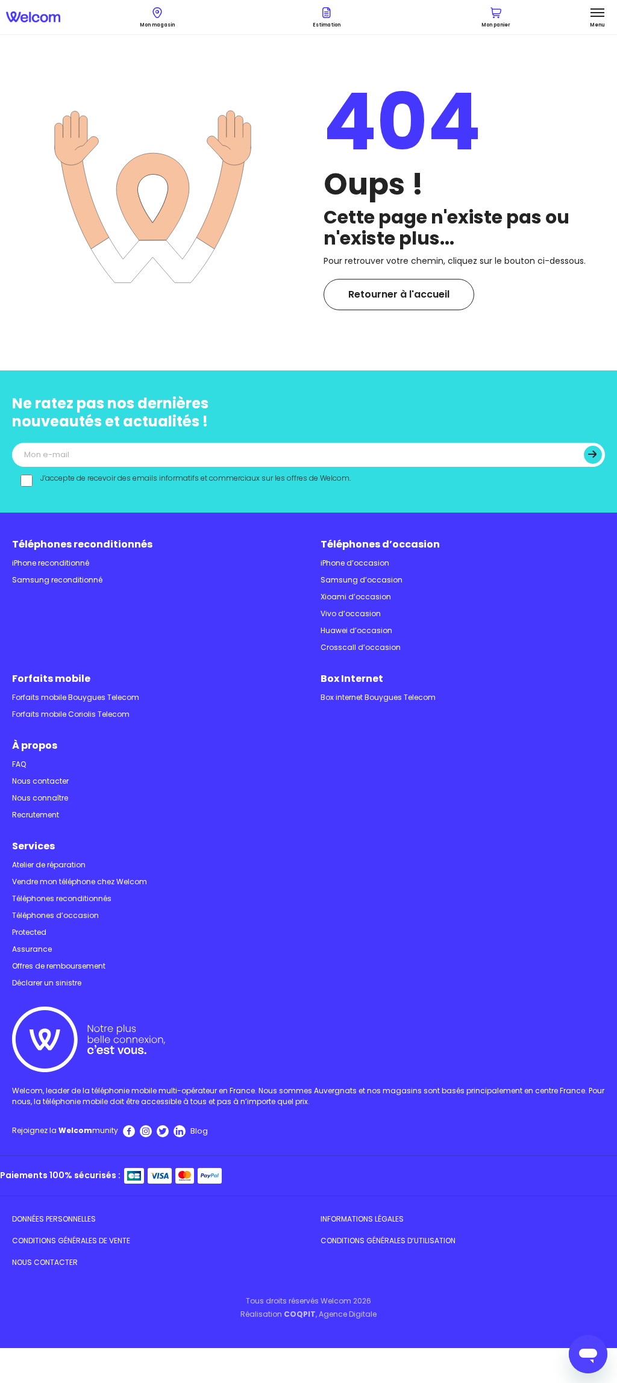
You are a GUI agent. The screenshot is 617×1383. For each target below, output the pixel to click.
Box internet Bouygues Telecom (378, 697)
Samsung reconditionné (57, 580)
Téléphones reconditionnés (82, 544)
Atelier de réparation (49, 865)
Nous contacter (40, 781)
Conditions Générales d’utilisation (388, 1240)
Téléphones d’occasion (380, 544)
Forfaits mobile (51, 678)
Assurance (32, 949)
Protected (29, 932)
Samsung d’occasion (361, 580)
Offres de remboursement (58, 966)
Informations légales (362, 1219)
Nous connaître (40, 798)
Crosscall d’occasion (361, 647)
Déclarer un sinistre (46, 983)
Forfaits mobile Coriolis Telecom (71, 714)
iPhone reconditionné (50, 563)
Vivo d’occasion (351, 613)
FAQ (19, 764)
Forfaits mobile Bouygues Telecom (75, 697)
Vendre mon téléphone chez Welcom (79, 881)
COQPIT (300, 1314)
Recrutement (35, 815)
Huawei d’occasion (356, 630)
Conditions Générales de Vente (71, 1240)
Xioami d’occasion (356, 597)
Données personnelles (54, 1219)
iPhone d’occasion (355, 563)
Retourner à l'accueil (398, 294)
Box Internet (352, 678)
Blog (199, 1131)
